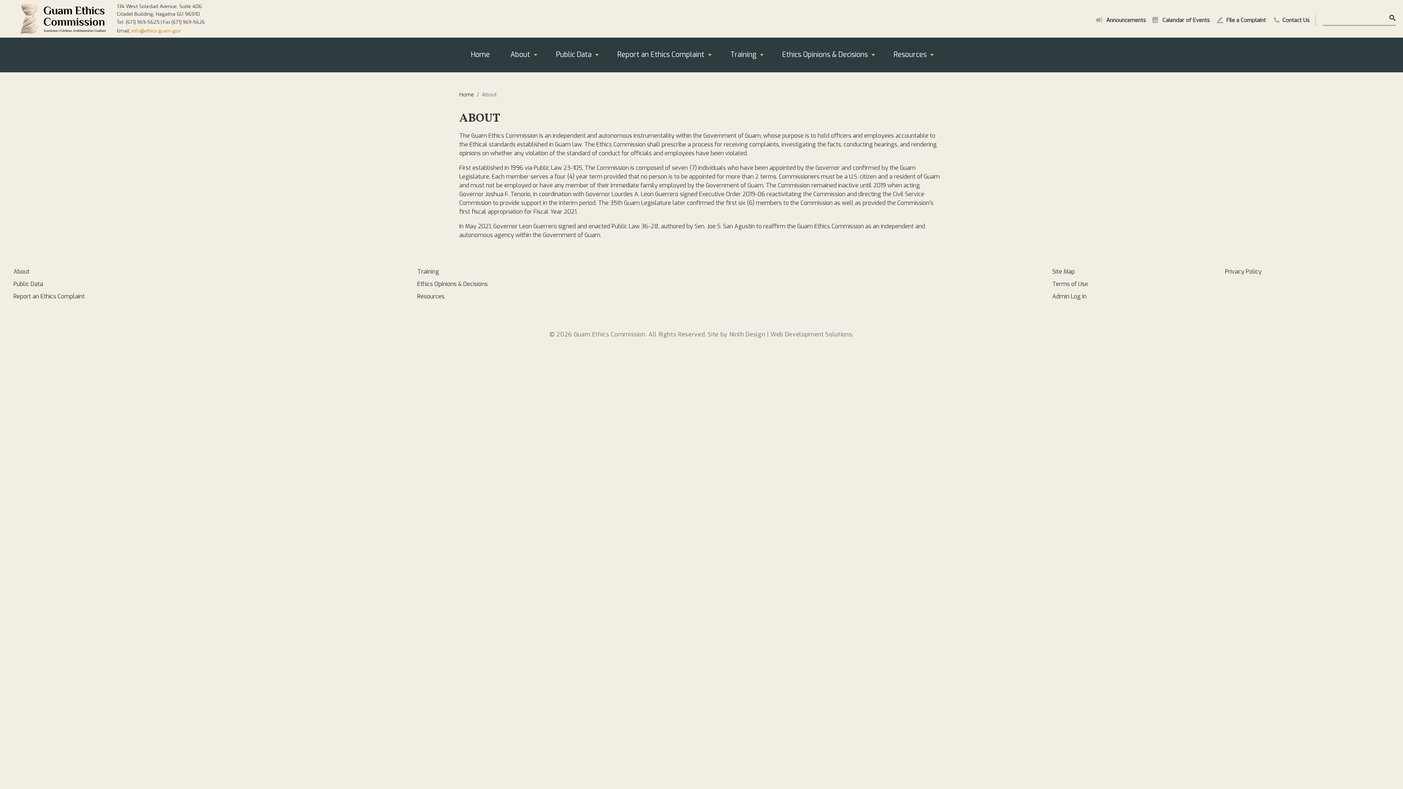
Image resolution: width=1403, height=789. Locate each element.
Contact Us (1296, 20)
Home (480, 54)
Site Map (1063, 271)
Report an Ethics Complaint (660, 54)
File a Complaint (1246, 20)
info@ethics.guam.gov (156, 31)
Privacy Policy (1243, 271)
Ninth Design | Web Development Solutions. (791, 334)
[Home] (63, 19)
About (520, 54)
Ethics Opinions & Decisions (825, 54)
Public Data (574, 54)
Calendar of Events (1186, 20)
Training (743, 54)
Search (1392, 18)
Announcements (1126, 20)
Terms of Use (1070, 284)
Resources (910, 54)
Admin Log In (1069, 296)
